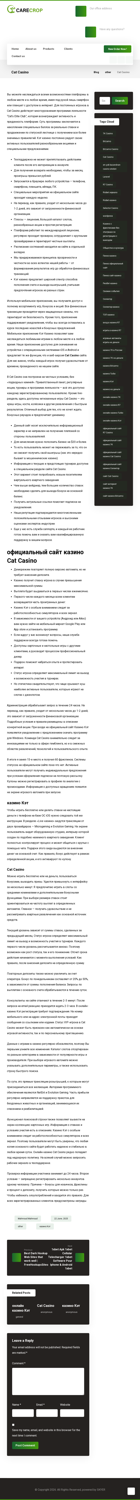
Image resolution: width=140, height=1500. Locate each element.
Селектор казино (111, 307)
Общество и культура (113, 248)
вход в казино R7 (111, 322)
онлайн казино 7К (112, 397)
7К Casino (108, 133)
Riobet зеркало (110, 192)
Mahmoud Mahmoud (28, 1218)
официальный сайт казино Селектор (112, 466)
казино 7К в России (112, 350)
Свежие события (111, 291)
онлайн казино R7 (112, 405)
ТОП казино (108, 315)
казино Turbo (109, 373)
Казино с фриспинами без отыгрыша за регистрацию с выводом (111, 232)
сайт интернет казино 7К (110, 486)
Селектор (107, 299)
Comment (18, 1363)
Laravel (106, 177)
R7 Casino (108, 184)
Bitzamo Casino (110, 149)
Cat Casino (72, 355)
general (19, 1317)
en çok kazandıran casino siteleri (111, 167)
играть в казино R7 (112, 330)
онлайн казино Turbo (113, 413)
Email (40, 1404)
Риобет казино (110, 283)
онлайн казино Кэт (112, 420)
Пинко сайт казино (112, 275)
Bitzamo (107, 141)
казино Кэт (45, 1226)
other (20, 1226)
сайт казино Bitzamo (113, 496)
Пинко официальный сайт (113, 265)
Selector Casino (110, 208)
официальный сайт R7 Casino (112, 430)
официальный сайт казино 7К (112, 442)
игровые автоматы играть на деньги (112, 340)
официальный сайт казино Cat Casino (112, 454)
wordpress (108, 216)
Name (16, 1404)
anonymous (46, 1312)
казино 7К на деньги (113, 358)
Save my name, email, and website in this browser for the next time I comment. (46, 1432)
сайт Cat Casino (110, 476)
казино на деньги (111, 389)
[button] (113, 60)
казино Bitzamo (110, 366)
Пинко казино (109, 256)
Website (65, 1404)
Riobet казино (109, 200)
